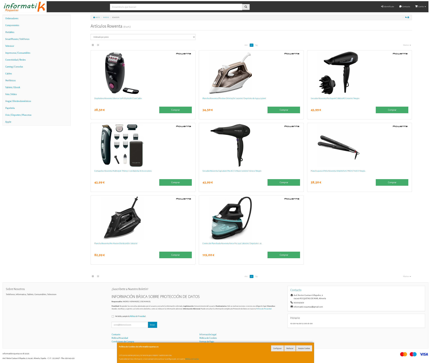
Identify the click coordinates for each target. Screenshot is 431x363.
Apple (8, 122)
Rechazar (289, 348)
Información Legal (208, 334)
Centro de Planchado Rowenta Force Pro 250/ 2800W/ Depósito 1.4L (232, 243)
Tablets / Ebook (12, 87)
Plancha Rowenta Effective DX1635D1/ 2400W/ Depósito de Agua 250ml (234, 98)
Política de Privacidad (263, 309)
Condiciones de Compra (123, 341)
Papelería (10, 108)
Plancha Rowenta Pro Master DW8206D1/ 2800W (116, 243)
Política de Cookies (192, 359)
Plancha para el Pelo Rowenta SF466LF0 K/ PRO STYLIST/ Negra (338, 171)
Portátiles (9, 32)
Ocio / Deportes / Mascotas (18, 115)
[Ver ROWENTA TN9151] (143, 145)
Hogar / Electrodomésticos (18, 101)
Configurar (277, 348)
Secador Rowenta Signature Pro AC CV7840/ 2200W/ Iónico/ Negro (232, 171)
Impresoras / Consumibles (17, 53)
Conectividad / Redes (15, 60)
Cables (8, 73)
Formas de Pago (207, 341)
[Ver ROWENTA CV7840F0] (251, 145)
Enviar (152, 325)
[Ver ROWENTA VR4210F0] (251, 218)
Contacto (406, 7)
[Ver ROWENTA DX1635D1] (251, 73)
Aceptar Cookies (304, 348)
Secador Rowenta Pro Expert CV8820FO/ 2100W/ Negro (335, 98)
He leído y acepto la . (130, 316)
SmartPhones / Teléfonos (17, 39)
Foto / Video (11, 94)
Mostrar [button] (406, 45)
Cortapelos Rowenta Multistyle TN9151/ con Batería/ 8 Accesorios (123, 171)
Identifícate (389, 7)
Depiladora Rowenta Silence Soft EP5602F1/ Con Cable (118, 98)
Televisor (9, 46)
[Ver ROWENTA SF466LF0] (359, 145)
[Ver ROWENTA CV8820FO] (359, 73)
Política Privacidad (120, 338)
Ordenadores (11, 18)
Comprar (175, 110)
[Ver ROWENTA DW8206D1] (143, 218)
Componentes (12, 25)
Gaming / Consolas (14, 66)
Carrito (421, 7)
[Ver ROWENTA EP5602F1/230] (143, 73)
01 (251, 45)
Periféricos (10, 80)
